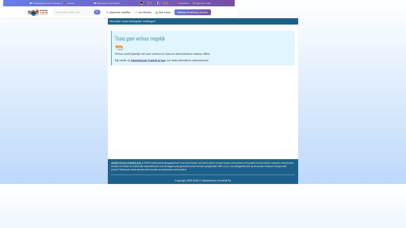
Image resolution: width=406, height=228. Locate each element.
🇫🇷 (157, 3)
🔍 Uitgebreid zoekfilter (118, 12)
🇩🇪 (141, 3)
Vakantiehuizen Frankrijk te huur (148, 60)
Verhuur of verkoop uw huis (193, 12)
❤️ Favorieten (182, 3)
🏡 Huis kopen (162, 12)
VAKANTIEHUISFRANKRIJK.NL (126, 163)
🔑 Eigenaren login (201, 3)
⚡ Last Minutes (142, 12)
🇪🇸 (165, 3)
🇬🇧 (149, 3)
